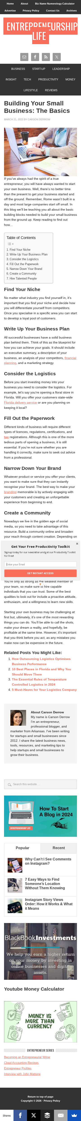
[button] (40, 546)
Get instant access (40, 573)
